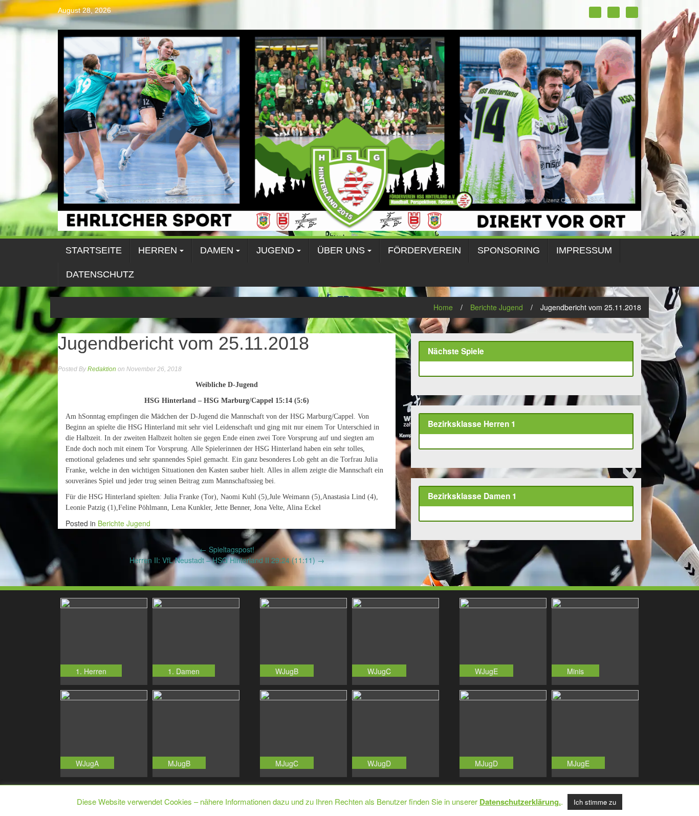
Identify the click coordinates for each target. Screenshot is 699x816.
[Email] (632, 12)
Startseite (93, 250)
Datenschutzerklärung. (520, 801)
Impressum (584, 250)
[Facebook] (595, 12)
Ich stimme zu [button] (595, 802)
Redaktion (102, 369)
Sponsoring (508, 250)
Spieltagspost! (227, 549)
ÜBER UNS (341, 250)
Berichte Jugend (496, 307)
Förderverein (424, 250)
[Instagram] (613, 12)
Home (443, 307)
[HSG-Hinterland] (349, 129)
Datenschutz (100, 274)
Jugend (275, 250)
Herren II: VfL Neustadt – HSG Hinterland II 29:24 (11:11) (226, 560)
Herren (157, 250)
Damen (216, 250)
